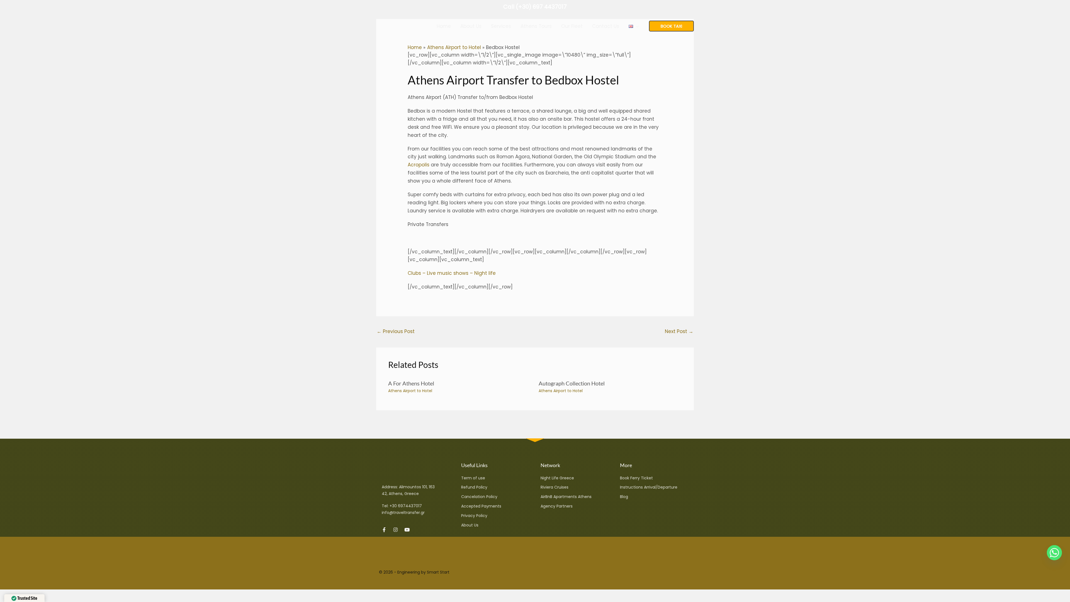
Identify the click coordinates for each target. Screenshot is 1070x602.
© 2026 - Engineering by (403, 572)
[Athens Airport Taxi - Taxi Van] (397, 25)
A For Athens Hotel (411, 383)
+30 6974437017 (406, 506)
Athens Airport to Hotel (410, 391)
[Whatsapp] (1054, 552)
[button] (636, 26)
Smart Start (438, 572)
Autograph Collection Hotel (572, 383)
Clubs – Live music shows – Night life (452, 273)
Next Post (679, 331)
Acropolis (418, 164)
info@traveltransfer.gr (403, 512)
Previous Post (396, 331)
